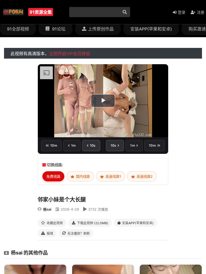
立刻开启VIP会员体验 (69, 53)
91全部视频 (18, 29)
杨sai (47, 209)
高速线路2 (144, 176)
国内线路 (82, 176)
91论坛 (58, 29)
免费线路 (53, 176)
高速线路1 (113, 176)
